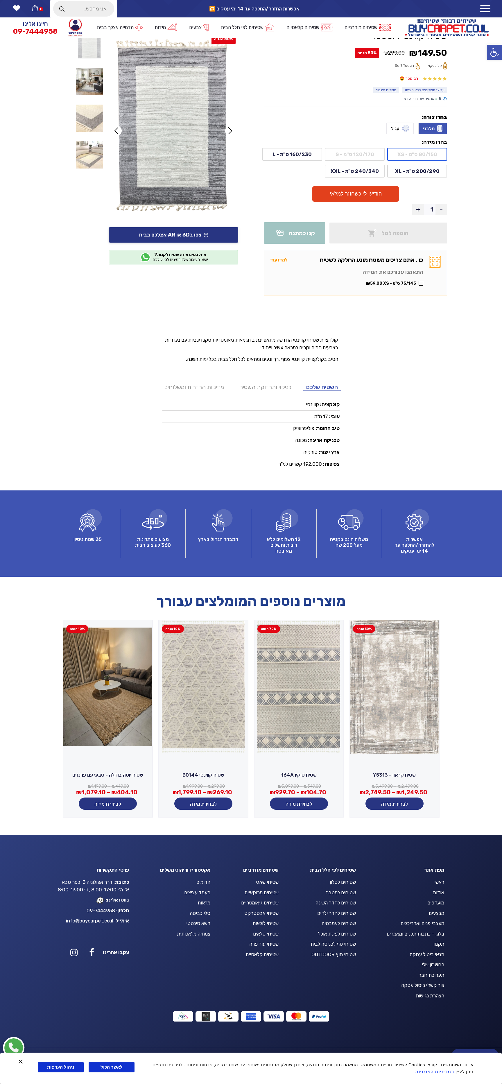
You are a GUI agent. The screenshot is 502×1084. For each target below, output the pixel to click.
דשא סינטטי (198, 923)
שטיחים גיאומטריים (260, 903)
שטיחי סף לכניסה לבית (333, 944)
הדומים (203, 882)
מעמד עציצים (197, 892)
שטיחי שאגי (267, 882)
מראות (204, 903)
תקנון (438, 944)
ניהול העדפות (60, 1067)
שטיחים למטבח (340, 892)
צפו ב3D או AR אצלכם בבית (170, 235)
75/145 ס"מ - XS (391, 283)
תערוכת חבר (431, 975)
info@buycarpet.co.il (89, 921)
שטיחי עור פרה (264, 944)
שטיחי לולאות (265, 923)
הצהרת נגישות (430, 996)
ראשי (439, 882)
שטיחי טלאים (266, 934)
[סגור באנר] (21, 1062)
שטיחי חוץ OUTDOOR (333, 954)
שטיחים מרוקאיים (262, 892)
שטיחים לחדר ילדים (336, 913)
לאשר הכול (112, 1067)
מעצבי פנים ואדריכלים (422, 923)
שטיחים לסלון (343, 882)
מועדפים (435, 903)
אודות (438, 892)
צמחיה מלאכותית (193, 934)
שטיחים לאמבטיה (339, 923)
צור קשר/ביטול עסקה (422, 985)
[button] (494, 52)
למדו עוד (279, 260)
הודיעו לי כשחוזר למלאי (356, 194)
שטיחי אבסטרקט (261, 913)
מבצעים (436, 913)
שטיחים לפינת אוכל (337, 934)
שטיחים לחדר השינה (335, 903)
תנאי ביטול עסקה (427, 954)
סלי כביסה (200, 913)
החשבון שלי (433, 964)
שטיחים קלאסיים (262, 954)
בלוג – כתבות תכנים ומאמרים (415, 934)
